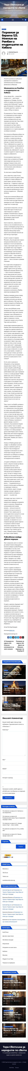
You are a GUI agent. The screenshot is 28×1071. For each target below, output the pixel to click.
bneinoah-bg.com (13, 52)
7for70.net (5, 872)
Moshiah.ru (5, 868)
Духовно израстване (8, 936)
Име (4, 759)
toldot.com (11, 630)
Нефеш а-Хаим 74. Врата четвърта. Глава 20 (12, 674)
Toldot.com (5, 876)
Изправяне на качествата (10, 947)
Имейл (5, 768)
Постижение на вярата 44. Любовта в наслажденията (14, 982)
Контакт (17, 1067)
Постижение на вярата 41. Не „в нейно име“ (14, 1030)
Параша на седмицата (9, 962)
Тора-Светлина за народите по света (13, 1062)
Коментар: (6, 729)
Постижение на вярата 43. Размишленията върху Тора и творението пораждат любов (14, 818)
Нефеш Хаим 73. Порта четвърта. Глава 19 (12, 706)
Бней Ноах (5, 932)
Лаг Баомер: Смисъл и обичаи (13, 689)
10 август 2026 (9, 1032)
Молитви (5, 955)
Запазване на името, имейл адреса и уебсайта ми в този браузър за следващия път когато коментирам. (14, 791)
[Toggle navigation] (13, 20)
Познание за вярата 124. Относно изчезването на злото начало (9, 645)
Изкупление (6, 943)
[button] (22, 19)
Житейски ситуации (8, 939)
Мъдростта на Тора (8, 959)
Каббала (4, 29)
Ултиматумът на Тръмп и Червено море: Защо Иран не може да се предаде (13, 892)
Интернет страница (8, 777)
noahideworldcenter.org (9, 880)
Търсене (5, 841)
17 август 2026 (9, 985)
